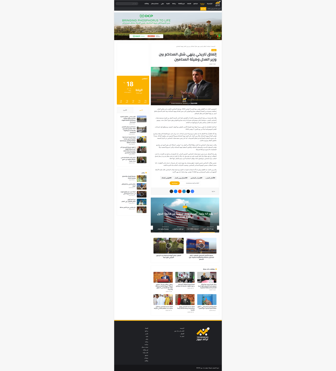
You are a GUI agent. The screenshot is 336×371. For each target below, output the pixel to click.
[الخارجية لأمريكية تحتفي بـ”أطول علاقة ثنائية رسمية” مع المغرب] (206, 299)
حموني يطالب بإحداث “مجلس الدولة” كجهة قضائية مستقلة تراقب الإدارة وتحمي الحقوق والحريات (164, 286)
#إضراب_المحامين (196, 178)
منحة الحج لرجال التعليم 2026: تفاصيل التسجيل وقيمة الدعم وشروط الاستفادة (129, 129)
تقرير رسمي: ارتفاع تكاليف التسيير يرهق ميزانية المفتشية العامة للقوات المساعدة (128, 119)
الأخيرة (125, 110)
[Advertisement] (131, 57)
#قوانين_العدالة (166, 178)
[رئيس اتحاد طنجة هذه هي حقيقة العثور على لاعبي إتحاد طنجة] (141, 160)
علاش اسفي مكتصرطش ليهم (129, 185)
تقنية (168, 3)
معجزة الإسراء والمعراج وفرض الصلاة (129, 177)
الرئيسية (209, 3)
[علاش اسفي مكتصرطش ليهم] (141, 186)
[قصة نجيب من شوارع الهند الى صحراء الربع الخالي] (141, 194)
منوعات (146, 358)
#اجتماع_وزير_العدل (180, 178)
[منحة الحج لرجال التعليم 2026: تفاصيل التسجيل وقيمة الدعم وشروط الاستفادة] (141, 129)
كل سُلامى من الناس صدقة (128, 207)
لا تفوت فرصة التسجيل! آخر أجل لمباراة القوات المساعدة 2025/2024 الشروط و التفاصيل (128, 150)
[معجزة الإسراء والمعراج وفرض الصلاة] (141, 178)
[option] (185, 215)
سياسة (202, 3)
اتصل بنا (182, 336)
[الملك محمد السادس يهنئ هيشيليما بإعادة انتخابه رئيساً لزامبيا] (185, 299)
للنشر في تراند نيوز (179, 331)
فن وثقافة (181, 3)
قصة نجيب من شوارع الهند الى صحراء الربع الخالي (128, 193)
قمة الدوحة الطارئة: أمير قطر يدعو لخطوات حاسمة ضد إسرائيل (185, 285)
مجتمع (196, 3)
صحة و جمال (154, 3)
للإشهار (182, 333)
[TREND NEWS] (217, 3)
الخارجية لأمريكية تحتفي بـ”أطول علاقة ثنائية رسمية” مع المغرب (206, 307)
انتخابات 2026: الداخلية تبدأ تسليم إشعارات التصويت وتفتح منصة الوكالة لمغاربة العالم (185, 215)
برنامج (146, 331)
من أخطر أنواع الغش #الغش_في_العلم (129, 200)
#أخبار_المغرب (209, 178)
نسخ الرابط (175, 183)
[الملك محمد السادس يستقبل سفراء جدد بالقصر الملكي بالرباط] (163, 299)
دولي (162, 3)
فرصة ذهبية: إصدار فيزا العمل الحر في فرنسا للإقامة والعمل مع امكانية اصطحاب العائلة (128, 140)
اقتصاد (189, 3)
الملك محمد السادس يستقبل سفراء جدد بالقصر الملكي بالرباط (163, 307)
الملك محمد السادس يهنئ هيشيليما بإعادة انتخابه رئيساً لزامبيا (186, 308)
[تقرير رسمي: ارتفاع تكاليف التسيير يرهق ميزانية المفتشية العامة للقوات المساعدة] (141, 119)
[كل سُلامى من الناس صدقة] (141, 209)
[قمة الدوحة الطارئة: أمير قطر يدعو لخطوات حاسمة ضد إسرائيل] (185, 277)
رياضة (174, 3)
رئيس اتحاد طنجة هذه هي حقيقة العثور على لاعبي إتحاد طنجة (128, 159)
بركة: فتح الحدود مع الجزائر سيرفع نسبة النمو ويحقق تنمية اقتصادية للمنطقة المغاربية (207, 286)
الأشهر (141, 110)
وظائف (146, 3)
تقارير (146, 333)
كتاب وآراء (145, 352)
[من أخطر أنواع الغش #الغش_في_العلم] (141, 202)
